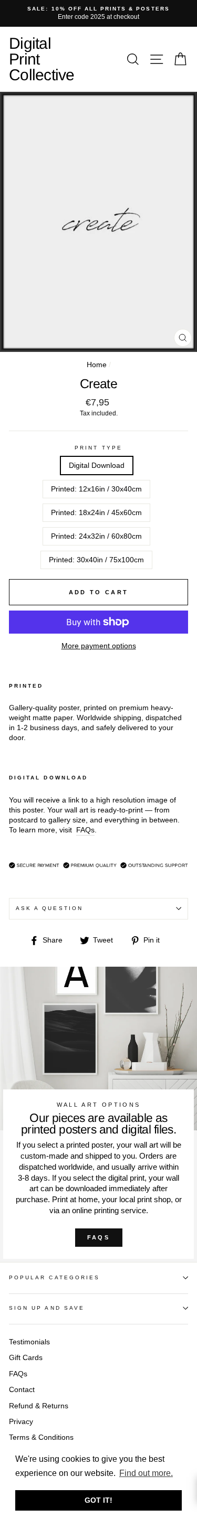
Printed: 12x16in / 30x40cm (96, 489)
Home (97, 365)
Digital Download (97, 465)
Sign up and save (47, 1308)
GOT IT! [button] (98, 1500)
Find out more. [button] (146, 1473)
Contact (22, 1390)
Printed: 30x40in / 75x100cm (96, 560)
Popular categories (54, 1277)
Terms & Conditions (41, 1437)
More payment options (98, 646)
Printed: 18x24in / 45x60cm (96, 513)
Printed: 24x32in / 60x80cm (96, 536)
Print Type (98, 448)
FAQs (98, 1237)
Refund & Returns (38, 1406)
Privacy (21, 1422)
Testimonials (29, 1342)
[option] (98, 13)
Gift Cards (26, 1358)
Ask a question (49, 908)
